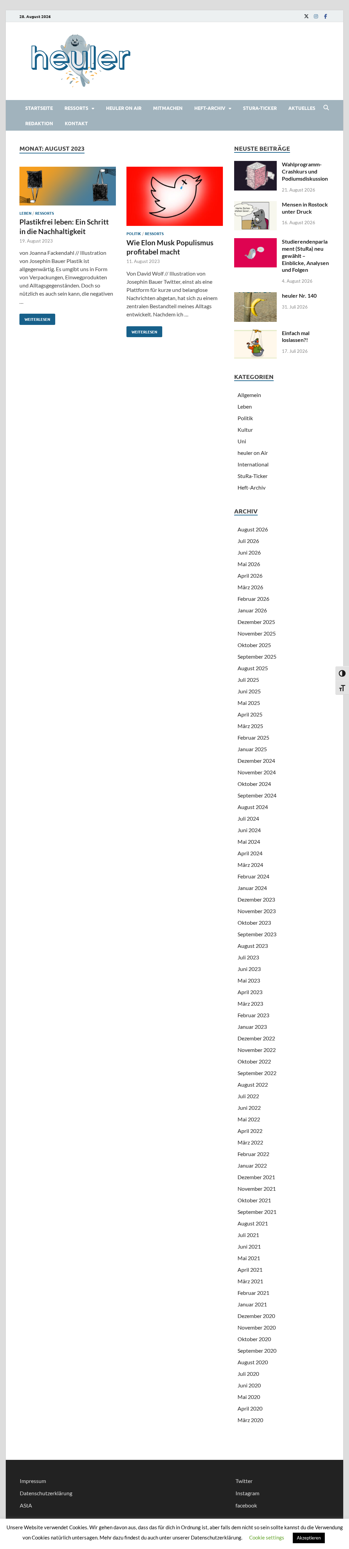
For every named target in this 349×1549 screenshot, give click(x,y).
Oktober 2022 (254, 1061)
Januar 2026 (252, 610)
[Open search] (326, 108)
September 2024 (257, 795)
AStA (26, 1505)
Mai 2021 (249, 1258)
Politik (133, 233)
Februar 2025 (253, 737)
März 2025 (250, 726)
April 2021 (250, 1269)
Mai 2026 (249, 564)
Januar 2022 (252, 1165)
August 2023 (253, 945)
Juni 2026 (249, 552)
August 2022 (253, 1084)
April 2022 (250, 1130)
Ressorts (76, 108)
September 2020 (257, 1350)
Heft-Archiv (209, 108)
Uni (242, 441)
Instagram (247, 1493)
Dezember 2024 (256, 760)
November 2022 (257, 1050)
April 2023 (250, 992)
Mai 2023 (249, 980)
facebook (246, 1505)
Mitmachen (168, 108)
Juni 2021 (249, 1246)
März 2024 (250, 864)
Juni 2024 (249, 830)
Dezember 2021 (256, 1177)
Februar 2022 (253, 1154)
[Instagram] (316, 16)
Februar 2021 (253, 1292)
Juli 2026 (248, 541)
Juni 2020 (249, 1385)
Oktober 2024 (254, 783)
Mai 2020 (249, 1397)
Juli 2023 (248, 957)
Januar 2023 (252, 1026)
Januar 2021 (252, 1304)
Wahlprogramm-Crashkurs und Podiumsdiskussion (305, 171)
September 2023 (257, 934)
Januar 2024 (252, 888)
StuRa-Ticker (260, 108)
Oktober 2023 (254, 922)
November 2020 (257, 1327)
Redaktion (39, 123)
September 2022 (257, 1073)
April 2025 (250, 714)
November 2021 (257, 1188)
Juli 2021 (248, 1235)
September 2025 (257, 656)
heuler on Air (123, 108)
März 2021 (250, 1281)
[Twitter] (306, 16)
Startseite (39, 108)
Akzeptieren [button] (309, 1537)
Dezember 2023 (256, 899)
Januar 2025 (252, 749)
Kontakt (76, 123)
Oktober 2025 (254, 645)
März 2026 (250, 587)
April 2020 (250, 1408)
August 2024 (253, 807)
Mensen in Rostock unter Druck (305, 208)
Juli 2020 (248, 1373)
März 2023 (250, 1003)
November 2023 (257, 911)
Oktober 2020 (254, 1339)
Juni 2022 (249, 1107)
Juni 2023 (249, 969)
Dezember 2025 (256, 622)
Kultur (245, 429)
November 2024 (257, 772)
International (253, 464)
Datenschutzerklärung (46, 1493)
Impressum (33, 1481)
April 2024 (250, 853)
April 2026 (250, 575)
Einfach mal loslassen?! (295, 336)
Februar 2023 (253, 1015)
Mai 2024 (249, 841)
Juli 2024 (248, 818)
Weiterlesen (34, 318)
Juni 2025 (249, 691)
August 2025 (253, 668)
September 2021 (257, 1211)
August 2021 (253, 1223)
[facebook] (325, 16)
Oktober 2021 (254, 1200)
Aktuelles (301, 108)
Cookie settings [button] (266, 1537)
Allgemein (249, 395)
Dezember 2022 (256, 1038)
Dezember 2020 (256, 1316)
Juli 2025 (248, 679)
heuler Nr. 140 (299, 295)
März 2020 (250, 1420)
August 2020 (253, 1362)
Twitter (244, 1481)
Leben (25, 213)
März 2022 (250, 1142)
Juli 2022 (248, 1096)
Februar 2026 (253, 598)
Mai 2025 (249, 702)
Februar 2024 (253, 876)
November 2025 (257, 633)
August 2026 (253, 529)
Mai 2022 (249, 1119)
